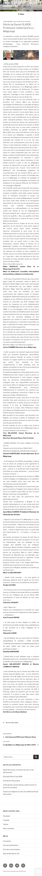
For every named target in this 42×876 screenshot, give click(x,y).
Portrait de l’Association (11, 781)
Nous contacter (8, 828)
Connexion (7, 841)
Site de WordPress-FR (11, 854)
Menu (22, 14)
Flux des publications (10, 845)
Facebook (6, 816)
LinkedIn (6, 820)
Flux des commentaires (11, 849)
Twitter (5, 824)
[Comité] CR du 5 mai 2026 (12, 776)
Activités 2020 (12, 722)
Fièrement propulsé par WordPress (14, 871)
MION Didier (25, 21)
